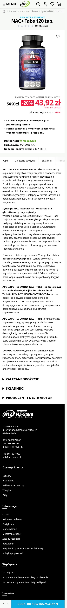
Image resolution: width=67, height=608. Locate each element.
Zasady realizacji (11, 539)
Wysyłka (6, 490)
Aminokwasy (32, 11)
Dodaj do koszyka (38, 604)
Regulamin (8, 544)
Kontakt (6, 476)
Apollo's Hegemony (32, 17)
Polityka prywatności (13, 553)
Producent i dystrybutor (29, 397)
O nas (5, 514)
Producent (8, 480)
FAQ (4, 495)
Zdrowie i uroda (16, 11)
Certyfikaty (8, 524)
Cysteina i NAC (47, 11)
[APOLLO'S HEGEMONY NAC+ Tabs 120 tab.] (32, 62)
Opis (5, 160)
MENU (8, 4)
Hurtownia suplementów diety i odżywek (24, 582)
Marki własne (9, 529)
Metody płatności (11, 534)
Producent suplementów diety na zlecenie (25, 577)
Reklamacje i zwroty (13, 485)
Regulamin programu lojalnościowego (23, 548)
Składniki (47, 160)
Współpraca (8, 572)
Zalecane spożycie (25, 160)
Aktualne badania (12, 519)
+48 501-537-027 (11, 454)
